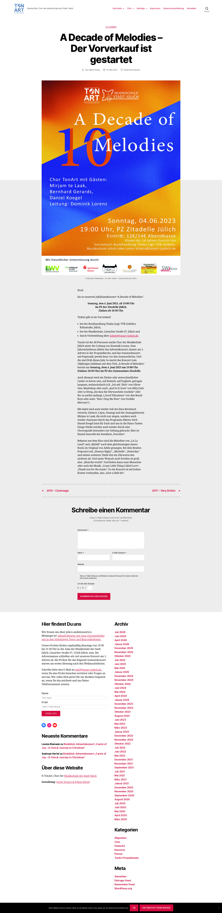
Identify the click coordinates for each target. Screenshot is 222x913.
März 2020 (120, 819)
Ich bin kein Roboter (86, 584)
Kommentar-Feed (124, 884)
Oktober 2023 (122, 711)
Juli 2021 (119, 771)
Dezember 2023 (123, 703)
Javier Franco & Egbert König (73, 782)
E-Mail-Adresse (119, 553)
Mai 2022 (119, 755)
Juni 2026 (120, 636)
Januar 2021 (121, 783)
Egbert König (94, 70)
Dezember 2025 (123, 648)
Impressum (155, 8)
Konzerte (119, 849)
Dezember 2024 (123, 676)
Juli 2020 (119, 803)
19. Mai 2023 (111, 70)
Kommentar (82, 530)
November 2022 (123, 739)
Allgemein (111, 27)
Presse (118, 853)
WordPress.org (123, 888)
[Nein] (219, 908)
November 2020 (123, 791)
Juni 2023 (120, 719)
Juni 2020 (120, 807)
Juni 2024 (120, 687)
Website (80, 564)
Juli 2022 (119, 747)
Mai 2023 (119, 723)
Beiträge (141, 8)
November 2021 (123, 763)
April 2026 (120, 640)
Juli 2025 (119, 660)
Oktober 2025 (122, 656)
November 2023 (123, 707)
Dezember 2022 (123, 735)
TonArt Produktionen (126, 857)
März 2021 (120, 779)
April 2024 (120, 695)
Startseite (117, 8)
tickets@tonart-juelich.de (124, 335)
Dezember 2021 (123, 759)
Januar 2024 (121, 699)
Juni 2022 (120, 751)
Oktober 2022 (122, 743)
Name (80, 553)
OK (134, 908)
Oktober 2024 (122, 684)
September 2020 (124, 795)
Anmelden (191, 8)
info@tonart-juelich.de (88, 669)
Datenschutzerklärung (173, 8)
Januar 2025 (121, 672)
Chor (129, 8)
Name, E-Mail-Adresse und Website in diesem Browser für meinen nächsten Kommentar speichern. (109, 577)
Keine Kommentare (132, 70)
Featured (119, 845)
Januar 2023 (121, 731)
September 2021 (124, 767)
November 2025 (123, 652)
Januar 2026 (121, 644)
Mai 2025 (119, 668)
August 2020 (122, 799)
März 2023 (120, 727)
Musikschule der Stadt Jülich (80, 776)
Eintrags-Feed (122, 880)
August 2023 (122, 715)
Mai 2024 (119, 692)
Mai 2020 (119, 811)
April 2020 (120, 815)
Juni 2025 (120, 664)
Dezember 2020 (123, 787)
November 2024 (123, 680)
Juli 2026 (119, 632)
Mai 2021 (119, 775)
